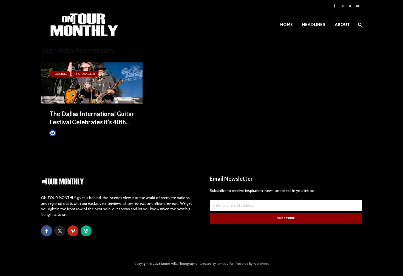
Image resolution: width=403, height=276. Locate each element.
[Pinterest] (72, 230)
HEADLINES (313, 24)
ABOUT (342, 24)
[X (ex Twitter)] (59, 230)
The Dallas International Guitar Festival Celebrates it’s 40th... (91, 118)
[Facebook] (46, 230)
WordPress (261, 263)
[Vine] (86, 230)
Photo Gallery (85, 74)
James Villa (65, 133)
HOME (286, 24)
